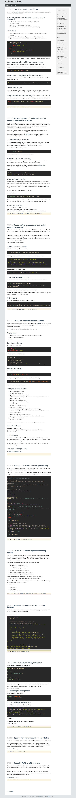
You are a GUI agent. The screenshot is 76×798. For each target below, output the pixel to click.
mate (24, 593)
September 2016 (60, 54)
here (48, 186)
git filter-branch (16, 539)
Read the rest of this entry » (13, 748)
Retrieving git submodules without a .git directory (26, 606)
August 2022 (60, 42)
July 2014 (59, 58)
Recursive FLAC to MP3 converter (27, 763)
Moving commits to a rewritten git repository (31, 465)
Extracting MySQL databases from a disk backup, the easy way (26, 226)
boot (15, 593)
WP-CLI (11, 339)
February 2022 (60, 45)
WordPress (40, 796)
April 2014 (59, 63)
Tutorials (59, 70)
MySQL (23, 309)
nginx (14, 726)
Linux (11, 106)
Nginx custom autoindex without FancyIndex (31, 738)
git (10, 539)
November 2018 (60, 51)
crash (17, 593)
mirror (8, 187)
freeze (21, 593)
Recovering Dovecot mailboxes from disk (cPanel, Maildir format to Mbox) (26, 119)
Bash (11, 213)
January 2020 (60, 49)
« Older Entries (10, 791)
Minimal (48, 796)
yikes (17, 726)
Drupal (11, 726)
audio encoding (13, 779)
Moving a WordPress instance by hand (21, 12)
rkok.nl (13, 5)
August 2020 (60, 47)
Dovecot (25, 213)
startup (28, 593)
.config (11, 593)
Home (7, 5)
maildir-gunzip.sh (41, 165)
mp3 (18, 779)
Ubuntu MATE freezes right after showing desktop (26, 552)
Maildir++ (28, 134)
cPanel (13, 213)
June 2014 (59, 60)
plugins (39, 323)
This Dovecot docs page (13, 199)
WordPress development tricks (26, 9)
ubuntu (31, 593)
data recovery (19, 213)
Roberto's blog (13, 1)
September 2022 (60, 40)
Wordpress (15, 106)
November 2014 (60, 56)
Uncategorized (26, 106)
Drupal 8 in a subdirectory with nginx (27, 663)
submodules (14, 651)
